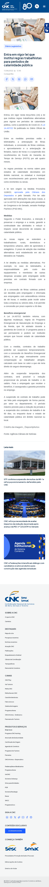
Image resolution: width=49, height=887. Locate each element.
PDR (6, 787)
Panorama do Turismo (12, 719)
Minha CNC (8, 689)
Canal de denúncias (11, 697)
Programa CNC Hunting (12, 733)
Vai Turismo (9, 684)
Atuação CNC (9, 646)
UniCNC (7, 774)
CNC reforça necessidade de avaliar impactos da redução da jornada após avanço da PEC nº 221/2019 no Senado (21, 524)
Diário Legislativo (13, 46)
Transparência (9, 664)
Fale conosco (9, 702)
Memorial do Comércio (12, 668)
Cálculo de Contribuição (13, 659)
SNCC (7, 800)
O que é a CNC (10, 617)
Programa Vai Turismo (12, 751)
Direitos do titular (11, 868)
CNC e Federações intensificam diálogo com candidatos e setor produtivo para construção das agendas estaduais (24, 566)
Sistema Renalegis (11, 792)
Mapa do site (9, 633)
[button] (43, 6)
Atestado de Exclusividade (14, 738)
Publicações (9, 651)
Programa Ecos (10, 805)
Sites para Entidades (12, 783)
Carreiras (8, 621)
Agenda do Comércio (12, 746)
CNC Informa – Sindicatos (13, 715)
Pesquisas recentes (12, 638)
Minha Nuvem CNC (11, 693)
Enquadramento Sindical (13, 655)
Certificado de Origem (12, 742)
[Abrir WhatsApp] (43, 881)
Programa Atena (10, 710)
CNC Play (8, 680)
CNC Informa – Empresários (14, 759)
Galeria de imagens (11, 706)
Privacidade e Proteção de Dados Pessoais (19, 856)
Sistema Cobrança (11, 779)
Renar (7, 796)
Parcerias (8, 755)
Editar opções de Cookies (13, 862)
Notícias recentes (11, 642)
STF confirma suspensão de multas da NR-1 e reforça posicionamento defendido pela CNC (24, 482)
